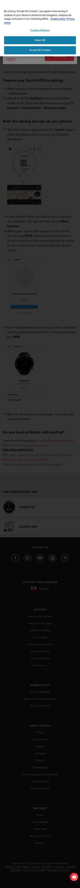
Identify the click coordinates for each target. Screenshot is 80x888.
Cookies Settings (40, 30)
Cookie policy (57, 19)
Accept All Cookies (39, 50)
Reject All (40, 40)
